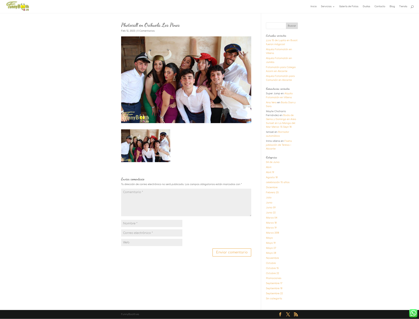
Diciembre (272, 187)
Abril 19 (270, 172)
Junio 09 (271, 207)
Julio (269, 197)
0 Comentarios (146, 31)
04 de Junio (273, 162)
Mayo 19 (271, 243)
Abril (268, 167)
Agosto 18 (272, 177)
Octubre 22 (272, 273)
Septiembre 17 (274, 283)
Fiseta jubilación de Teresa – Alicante (279, 145)
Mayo (269, 238)
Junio (269, 202)
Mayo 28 (271, 253)
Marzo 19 (271, 228)
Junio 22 (271, 212)
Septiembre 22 (274, 293)
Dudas (366, 6)
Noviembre (272, 258)
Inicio (313, 6)
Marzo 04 (271, 218)
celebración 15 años (278, 182)
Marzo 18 (271, 223)
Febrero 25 (272, 192)
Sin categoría (274, 298)
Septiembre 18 (274, 288)
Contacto (379, 6)
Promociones (273, 278)
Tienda (403, 6)
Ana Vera (271, 102)
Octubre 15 (272, 268)
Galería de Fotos (348, 6)
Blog (392, 6)
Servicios (326, 6)
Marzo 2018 (272, 233)
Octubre (271, 263)
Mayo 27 (271, 248)
